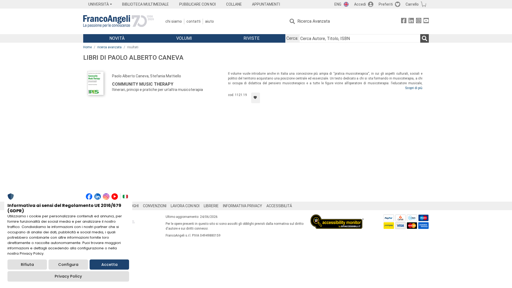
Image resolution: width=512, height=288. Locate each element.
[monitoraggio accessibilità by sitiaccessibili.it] (337, 217)
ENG (337, 4)
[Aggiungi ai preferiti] (255, 98)
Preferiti (386, 4)
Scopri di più (413, 88)
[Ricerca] (424, 38)
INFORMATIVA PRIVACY (242, 206)
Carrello (412, 4)
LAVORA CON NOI (185, 206)
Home (87, 47)
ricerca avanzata (109, 47)
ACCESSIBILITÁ (279, 206)
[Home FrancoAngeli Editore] (118, 21)
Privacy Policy (68, 276)
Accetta (109, 264)
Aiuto (209, 21)
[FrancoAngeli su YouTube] (426, 21)
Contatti (193, 21)
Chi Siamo (173, 21)
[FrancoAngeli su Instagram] (418, 21)
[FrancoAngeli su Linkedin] (411, 21)
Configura (68, 264)
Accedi (360, 4)
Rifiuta (27, 264)
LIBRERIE (211, 206)
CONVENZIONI (154, 206)
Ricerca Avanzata (313, 21)
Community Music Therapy (142, 84)
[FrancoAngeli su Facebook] (403, 21)
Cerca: (292, 38)
